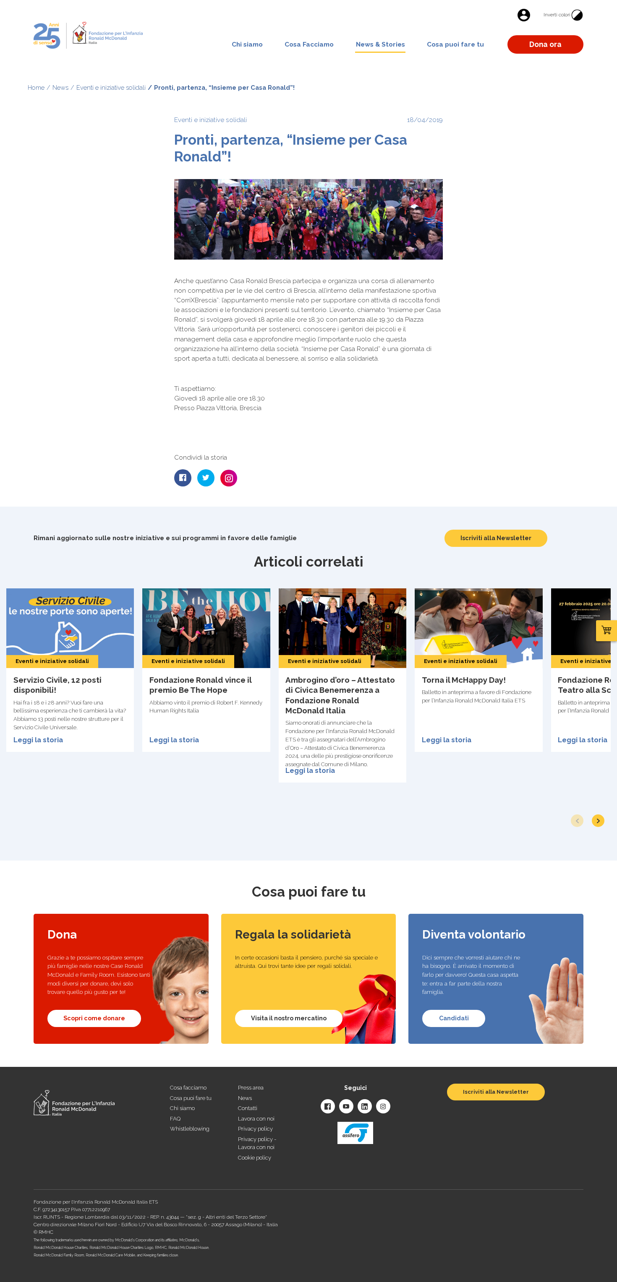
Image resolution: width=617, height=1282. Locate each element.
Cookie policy (254, 1158)
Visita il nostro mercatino (289, 1018)
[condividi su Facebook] (182, 477)
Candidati (454, 1018)
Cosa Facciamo (309, 44)
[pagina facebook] (328, 1106)
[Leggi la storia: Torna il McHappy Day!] (478, 670)
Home (36, 87)
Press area (251, 1087)
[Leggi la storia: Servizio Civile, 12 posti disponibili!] (70, 670)
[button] (598, 820)
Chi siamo (247, 44)
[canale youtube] (346, 1106)
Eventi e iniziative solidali (111, 87)
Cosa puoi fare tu (455, 44)
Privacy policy (255, 1129)
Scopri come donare (94, 1018)
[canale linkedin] (365, 1106)
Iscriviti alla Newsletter (495, 538)
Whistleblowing (189, 1129)
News (60, 87)
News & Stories (380, 44)
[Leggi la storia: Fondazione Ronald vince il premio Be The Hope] (206, 670)
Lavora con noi (256, 1119)
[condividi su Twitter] (205, 477)
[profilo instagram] (383, 1106)
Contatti (247, 1108)
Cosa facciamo (188, 1087)
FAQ (175, 1119)
